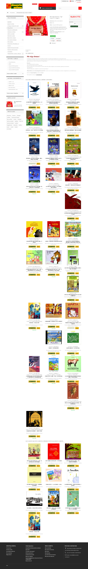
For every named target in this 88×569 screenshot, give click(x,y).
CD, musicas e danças (12, 39)
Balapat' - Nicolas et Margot (73, 185)
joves (8, 127)
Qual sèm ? (28, 549)
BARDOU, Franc (11, 85)
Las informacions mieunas (50, 554)
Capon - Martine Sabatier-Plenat (53, 241)
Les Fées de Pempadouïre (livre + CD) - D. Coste (73, 268)
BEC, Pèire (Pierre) (11, 87)
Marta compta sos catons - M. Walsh (73, 323)
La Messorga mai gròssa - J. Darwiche (73, 159)
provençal (9, 128)
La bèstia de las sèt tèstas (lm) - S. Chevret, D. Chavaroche (34, 377)
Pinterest (59, 40)
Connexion (79, 2)
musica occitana (10, 123)
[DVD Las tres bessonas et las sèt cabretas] (73, 284)
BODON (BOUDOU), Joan (13, 89)
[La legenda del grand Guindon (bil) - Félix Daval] (73, 364)
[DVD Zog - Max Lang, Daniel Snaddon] (53, 499)
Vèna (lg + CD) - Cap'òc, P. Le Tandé (34, 130)
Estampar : (54, 43)
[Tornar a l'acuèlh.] (7, 12)
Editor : (51, 24)
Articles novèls (9, 549)
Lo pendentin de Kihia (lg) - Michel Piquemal (54, 103)
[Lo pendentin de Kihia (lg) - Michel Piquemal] (53, 90)
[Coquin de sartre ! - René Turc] (34, 419)
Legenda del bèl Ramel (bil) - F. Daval (34, 242)
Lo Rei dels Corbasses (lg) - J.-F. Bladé (34, 103)
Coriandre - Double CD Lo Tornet (53, 321)
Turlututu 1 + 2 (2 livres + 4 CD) (53, 484)
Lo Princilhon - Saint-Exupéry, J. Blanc (73, 485)
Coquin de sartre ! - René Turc (34, 431)
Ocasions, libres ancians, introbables (13, 50)
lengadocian (9, 125)
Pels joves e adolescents (12, 29)
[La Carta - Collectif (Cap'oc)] (34, 499)
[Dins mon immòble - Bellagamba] (73, 118)
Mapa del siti (8, 554)
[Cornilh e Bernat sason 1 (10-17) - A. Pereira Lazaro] (53, 146)
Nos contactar (9, 553)
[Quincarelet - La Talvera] (73, 337)
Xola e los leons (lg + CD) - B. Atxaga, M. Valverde (34, 461)
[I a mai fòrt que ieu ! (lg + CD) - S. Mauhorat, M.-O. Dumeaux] (34, 257)
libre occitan (9, 119)
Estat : (51, 22)
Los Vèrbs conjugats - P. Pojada (53, 460)
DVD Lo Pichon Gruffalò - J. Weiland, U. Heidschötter (54, 131)
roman (12, 127)
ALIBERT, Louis (11, 81)
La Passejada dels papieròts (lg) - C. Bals (73, 214)
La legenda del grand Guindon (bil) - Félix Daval (73, 377)
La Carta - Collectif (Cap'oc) (34, 508)
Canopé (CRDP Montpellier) (13, 69)
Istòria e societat (11, 33)
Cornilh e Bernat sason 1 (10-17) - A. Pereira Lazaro (53, 159)
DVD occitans (10, 41)
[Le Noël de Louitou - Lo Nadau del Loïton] (53, 174)
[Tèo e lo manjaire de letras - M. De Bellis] (73, 391)
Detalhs (27, 51)
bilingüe (18, 115)
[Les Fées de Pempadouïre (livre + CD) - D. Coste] (73, 257)
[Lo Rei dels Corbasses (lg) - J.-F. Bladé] (34, 90)
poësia (16, 123)
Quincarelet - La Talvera (72, 348)
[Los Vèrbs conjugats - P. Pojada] (53, 451)
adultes (16, 121)
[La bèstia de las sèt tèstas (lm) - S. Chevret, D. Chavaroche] (34, 364)
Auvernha (9, 115)
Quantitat (71, 21)
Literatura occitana (11, 31)
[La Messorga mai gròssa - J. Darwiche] (73, 146)
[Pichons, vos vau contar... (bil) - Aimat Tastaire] (34, 146)
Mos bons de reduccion (49, 556)
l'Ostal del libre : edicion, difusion (14, 53)
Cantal (16, 127)
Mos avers (47, 551)
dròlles (20, 125)
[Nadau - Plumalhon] (53, 337)
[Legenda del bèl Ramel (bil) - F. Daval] (34, 229)
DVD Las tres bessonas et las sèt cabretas (73, 295)
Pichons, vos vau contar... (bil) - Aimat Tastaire (34, 159)
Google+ (53, 40)
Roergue (19, 119)
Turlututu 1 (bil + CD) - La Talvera (53, 376)
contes (15, 119)
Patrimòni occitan (11, 35)
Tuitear (52, 38)
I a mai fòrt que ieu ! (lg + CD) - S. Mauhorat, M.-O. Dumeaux (34, 270)
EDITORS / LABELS (13, 58)
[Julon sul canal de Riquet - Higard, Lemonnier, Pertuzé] (73, 229)
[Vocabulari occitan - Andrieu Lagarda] (34, 475)
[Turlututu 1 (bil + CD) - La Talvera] (53, 364)
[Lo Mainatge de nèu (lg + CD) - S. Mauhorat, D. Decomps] (53, 257)
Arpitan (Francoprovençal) (13, 47)
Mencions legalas (29, 556)
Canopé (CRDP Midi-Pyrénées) (14, 67)
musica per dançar (15, 117)
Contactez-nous (65, 1)
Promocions (8, 548)
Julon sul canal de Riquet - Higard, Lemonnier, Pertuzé (73, 242)
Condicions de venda (30, 554)
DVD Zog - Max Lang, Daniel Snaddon (54, 509)
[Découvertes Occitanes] (18, 6)
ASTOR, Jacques (11, 83)
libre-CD (21, 121)
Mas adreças (47, 553)
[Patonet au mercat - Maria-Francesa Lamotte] (73, 90)
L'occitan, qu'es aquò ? (30, 551)
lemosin (14, 115)
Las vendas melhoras (10, 551)
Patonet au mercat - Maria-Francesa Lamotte (73, 103)
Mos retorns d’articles (49, 549)
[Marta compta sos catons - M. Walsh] (73, 311)
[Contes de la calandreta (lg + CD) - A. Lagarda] (73, 499)
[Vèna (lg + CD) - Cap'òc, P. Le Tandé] (34, 118)
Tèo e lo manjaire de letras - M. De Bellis (73, 403)
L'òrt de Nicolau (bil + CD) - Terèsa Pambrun (73, 461)
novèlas (8, 117)
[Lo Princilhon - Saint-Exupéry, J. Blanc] (73, 475)
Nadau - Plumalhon (54, 348)
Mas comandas (48, 548)
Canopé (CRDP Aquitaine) (13, 65)
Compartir (58, 38)
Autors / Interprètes (14, 78)
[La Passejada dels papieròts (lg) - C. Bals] (73, 201)
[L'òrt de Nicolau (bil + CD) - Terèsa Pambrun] (73, 451)
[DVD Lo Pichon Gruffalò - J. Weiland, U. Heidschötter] (53, 118)
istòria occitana (10, 121)
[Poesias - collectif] (34, 311)
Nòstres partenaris (29, 553)
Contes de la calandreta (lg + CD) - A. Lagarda (73, 509)
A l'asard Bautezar (11, 62)
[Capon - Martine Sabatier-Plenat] (53, 229)
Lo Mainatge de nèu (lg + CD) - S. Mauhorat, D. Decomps (54, 270)
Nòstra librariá (29, 560)
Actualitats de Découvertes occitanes (33, 548)
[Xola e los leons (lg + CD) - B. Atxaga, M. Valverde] (34, 451)
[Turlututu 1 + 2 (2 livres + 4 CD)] (53, 475)
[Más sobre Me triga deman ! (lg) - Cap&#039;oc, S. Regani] (9, 104)
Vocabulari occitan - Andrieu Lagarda (34, 485)
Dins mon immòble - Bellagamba (73, 130)
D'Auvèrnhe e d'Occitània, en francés (13, 44)
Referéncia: (52, 20)
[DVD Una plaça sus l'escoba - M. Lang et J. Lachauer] (34, 174)
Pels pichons (10, 27)
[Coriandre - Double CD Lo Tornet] (53, 311)
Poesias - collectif (34, 322)
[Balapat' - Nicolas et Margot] (73, 174)
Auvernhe (15, 125)
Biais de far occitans (12, 37)
